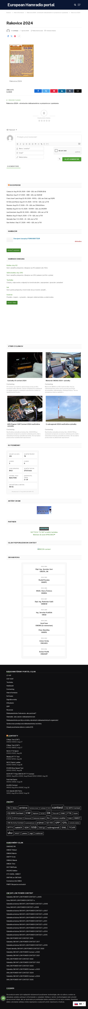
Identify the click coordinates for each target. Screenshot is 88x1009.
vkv (10, 833)
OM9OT (77, 818)
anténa (23, 807)
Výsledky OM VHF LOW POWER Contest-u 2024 (23, 976)
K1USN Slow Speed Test (14, 768)
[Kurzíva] (20, 144)
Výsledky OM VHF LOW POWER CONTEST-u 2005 (24, 897)
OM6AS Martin (11, 853)
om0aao (15, 30)
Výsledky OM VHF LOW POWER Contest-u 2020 (23, 952)
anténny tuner (34, 808)
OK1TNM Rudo (11, 867)
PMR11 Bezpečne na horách (16, 884)
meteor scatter (59, 818)
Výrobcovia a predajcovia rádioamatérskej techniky (24, 724)
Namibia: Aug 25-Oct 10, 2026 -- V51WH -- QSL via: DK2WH (27, 209)
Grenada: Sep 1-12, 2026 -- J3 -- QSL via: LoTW (22, 219)
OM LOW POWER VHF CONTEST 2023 (19, 966)
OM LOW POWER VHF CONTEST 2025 (19, 979)
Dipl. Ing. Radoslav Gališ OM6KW (44, 603)
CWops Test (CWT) (13, 739)
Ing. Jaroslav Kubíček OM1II (44, 614)
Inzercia (9, 295)
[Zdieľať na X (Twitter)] (11, 36)
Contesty (13, 736)
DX (49, 813)
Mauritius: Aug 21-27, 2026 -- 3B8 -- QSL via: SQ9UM (24, 195)
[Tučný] (17, 144)
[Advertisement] (44, 324)
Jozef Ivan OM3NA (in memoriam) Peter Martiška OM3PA (44, 627)
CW (28, 813)
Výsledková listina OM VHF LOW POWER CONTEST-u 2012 (26, 924)
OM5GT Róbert (11, 850)
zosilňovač (39, 833)
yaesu (24, 833)
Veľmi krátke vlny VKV (15, 273)
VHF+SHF (10, 679)
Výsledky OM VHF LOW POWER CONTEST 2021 (23, 955)
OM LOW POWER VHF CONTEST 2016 (19, 938)
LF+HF (8, 675)
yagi (31, 833)
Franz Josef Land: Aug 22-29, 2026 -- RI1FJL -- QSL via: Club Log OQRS (31, 198)
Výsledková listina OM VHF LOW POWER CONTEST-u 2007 (27, 911)
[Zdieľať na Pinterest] (15, 36)
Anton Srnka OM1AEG (44, 642)
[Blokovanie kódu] (38, 144)
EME (63, 813)
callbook (43, 808)
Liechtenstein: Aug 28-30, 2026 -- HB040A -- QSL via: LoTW (27, 212)
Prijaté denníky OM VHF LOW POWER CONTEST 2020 (25, 948)
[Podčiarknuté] (23, 144)
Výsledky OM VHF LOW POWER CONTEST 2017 (23, 942)
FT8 (69, 813)
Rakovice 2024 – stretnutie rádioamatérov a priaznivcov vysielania (32, 103)
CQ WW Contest (15, 813)
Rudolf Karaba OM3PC (44, 581)
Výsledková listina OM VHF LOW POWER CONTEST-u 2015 (26, 935)
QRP (8, 706)
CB (49, 808)
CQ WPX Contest (73, 808)
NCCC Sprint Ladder (13, 762)
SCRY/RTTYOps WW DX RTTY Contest (20, 774)
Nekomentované (38, 30)
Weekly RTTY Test (13, 757)
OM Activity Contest (16, 823)
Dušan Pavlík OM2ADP (44, 653)
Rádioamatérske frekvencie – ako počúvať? (21, 713)
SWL (64, 827)
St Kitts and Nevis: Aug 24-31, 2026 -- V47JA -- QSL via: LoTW (28, 202)
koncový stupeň (39, 818)
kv (48, 818)
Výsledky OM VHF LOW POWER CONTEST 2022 (23, 962)
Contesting (10, 689)
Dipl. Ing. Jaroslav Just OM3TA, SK (44, 570)
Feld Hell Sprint (11, 779)
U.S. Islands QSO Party (14, 791)
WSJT (17, 833)
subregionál (53, 827)
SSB (33, 827)
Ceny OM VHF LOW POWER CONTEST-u (20, 900)
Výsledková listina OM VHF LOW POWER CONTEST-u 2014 (27, 931)
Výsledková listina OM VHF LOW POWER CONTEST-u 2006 (27, 904)
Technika (10, 280)
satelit (18, 827)
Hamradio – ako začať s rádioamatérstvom (20, 717)
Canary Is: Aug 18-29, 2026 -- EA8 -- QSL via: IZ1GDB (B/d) (26, 191)
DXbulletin (10, 703)
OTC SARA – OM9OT (13, 874)
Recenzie (9, 710)
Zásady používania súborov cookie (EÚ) (19, 727)
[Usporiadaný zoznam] (29, 144)
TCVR (72, 827)
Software (9, 696)
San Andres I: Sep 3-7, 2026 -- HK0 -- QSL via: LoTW (24, 222)
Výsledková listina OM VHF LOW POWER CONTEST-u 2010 (26, 917)
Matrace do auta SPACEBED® (44, 535)
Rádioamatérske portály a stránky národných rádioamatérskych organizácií (32, 720)
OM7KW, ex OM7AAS (13, 877)
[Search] (75, 4)
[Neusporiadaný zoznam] (32, 144)
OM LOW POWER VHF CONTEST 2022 (19, 959)
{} (44, 144)
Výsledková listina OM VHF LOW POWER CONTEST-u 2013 (26, 928)
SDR (26, 827)
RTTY (10, 827)
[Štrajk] (26, 144)
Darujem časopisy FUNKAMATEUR (27, 238)
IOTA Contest (18, 818)
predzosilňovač (30, 823)
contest (57, 807)
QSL (64, 822)
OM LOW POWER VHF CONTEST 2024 (20, 973)
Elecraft (56, 813)
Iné (8, 287)
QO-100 (49, 823)
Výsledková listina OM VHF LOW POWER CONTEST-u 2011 (26, 921)
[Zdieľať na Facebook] (8, 36)
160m (15, 808)
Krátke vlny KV (12, 265)
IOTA (9, 818)
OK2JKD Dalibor (11, 871)
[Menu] (79, 4)
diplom (35, 813)
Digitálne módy (11, 699)
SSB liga (42, 828)
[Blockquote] (35, 144)
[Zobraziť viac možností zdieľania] (19, 36)
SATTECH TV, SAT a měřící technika (44, 532)
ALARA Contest (12, 785)
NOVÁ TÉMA (12, 302)
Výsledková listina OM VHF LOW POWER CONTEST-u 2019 (26, 945)
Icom (76, 813)
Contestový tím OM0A (14, 881)
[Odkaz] (41, 144)
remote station (74, 823)
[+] (47, 144)
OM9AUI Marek (11, 860)
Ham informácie (11, 693)
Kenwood (28, 818)
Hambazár (10, 686)
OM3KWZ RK (11, 846)
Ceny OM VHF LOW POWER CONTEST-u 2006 (22, 907)
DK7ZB (42, 813)
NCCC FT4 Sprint (12, 751)
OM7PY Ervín (11, 857)
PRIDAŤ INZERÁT (14, 250)
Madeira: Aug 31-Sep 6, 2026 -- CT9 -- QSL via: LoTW (25, 216)
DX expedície (15, 185)
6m (9, 808)
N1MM (70, 818)
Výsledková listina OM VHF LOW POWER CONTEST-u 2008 (27, 914)
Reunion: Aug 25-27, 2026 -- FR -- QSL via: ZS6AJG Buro (26, 205)
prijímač (40, 823)
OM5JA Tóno (10, 864)
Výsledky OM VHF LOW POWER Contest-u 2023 (23, 969)
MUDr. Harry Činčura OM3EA (44, 592)
